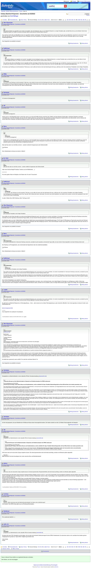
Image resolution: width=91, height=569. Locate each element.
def (4, 105)
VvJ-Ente (5, 494)
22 (83, 19)
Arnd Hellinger (14, 16)
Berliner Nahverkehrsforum (12, 11)
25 (38, 19)
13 (67, 19)
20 (79, 19)
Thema (20, 11)
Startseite (3, 11)
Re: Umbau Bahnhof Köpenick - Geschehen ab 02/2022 (13, 24)
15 (70, 19)
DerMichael (6, 48)
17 (74, 19)
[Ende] (89, 19)
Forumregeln (54, 565)
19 (78, 19)
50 (40, 19)
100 (42, 19)
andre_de (6, 524)
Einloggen (74, 1)
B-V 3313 (5, 158)
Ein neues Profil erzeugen (84, 1)
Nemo (5, 126)
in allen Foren (47, 19)
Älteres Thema (16, 548)
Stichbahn (6, 370)
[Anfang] (63, 19)
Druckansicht (46, 551)
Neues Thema (23, 19)
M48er (5, 74)
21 (81, 19)
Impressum (36, 565)
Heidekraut (6, 511)
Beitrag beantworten (74, 43)
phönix (5, 463)
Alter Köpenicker (8, 22)
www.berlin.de (7, 332)
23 (85, 19)
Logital (5, 289)
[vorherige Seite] (65, 19)
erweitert (88, 15)
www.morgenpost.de (7, 308)
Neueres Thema (6, 548)
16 (72, 19)
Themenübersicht (13, 19)
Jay (4, 429)
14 (69, 19)
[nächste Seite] (87, 19)
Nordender (6, 92)
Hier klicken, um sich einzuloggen (10, 559)
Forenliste (5, 19)
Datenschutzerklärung (45, 565)
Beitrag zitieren (84, 43)
